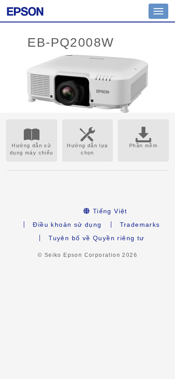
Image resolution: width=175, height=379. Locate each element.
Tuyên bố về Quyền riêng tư (96, 238)
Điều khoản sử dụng (67, 224)
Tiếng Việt (109, 211)
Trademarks (140, 224)
